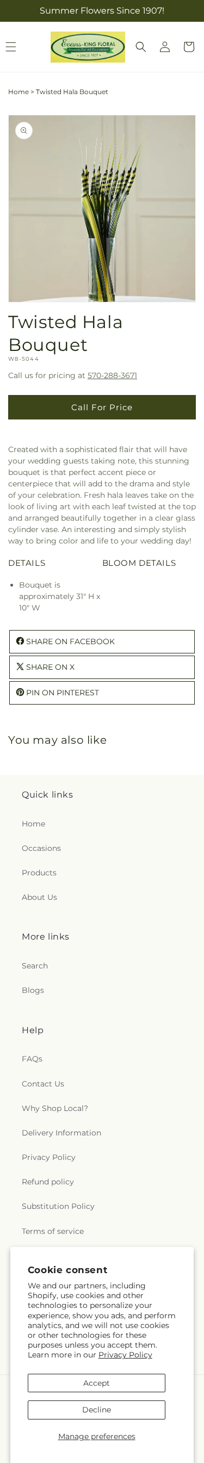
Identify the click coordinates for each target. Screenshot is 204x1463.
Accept (96, 1383)
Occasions (41, 848)
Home (18, 92)
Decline (96, 1410)
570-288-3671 (112, 375)
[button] (141, 47)
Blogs (33, 990)
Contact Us (43, 1084)
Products (39, 873)
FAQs (32, 1059)
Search (35, 966)
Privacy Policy (125, 1355)
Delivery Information (61, 1133)
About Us (39, 897)
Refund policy (48, 1182)
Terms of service (53, 1231)
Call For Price (102, 407)
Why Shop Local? (55, 1108)
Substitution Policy (58, 1206)
